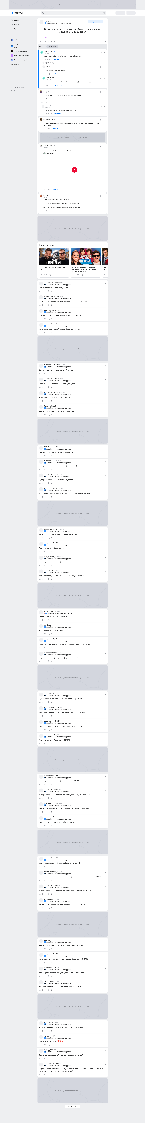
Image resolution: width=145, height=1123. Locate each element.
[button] (74, 170)
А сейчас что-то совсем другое (59, 23)
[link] (54, 263)
